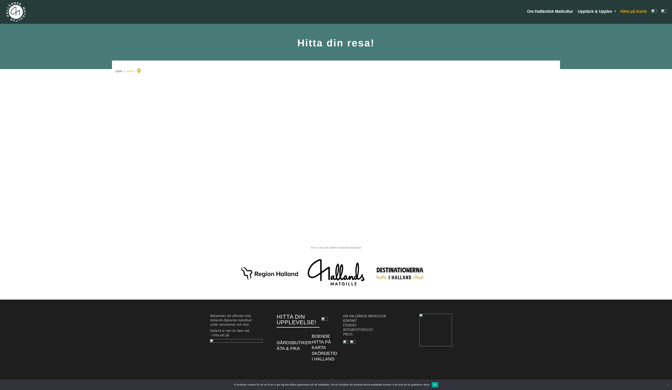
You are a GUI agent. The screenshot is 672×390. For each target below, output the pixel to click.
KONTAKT (350, 320)
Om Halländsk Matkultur (550, 12)
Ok (435, 384)
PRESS (348, 334)
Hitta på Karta (633, 12)
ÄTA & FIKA (288, 348)
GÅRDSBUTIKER (294, 342)
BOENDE (321, 336)
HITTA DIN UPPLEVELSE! (296, 319)
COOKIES (349, 325)
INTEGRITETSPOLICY (358, 330)
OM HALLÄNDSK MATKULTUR (364, 316)
